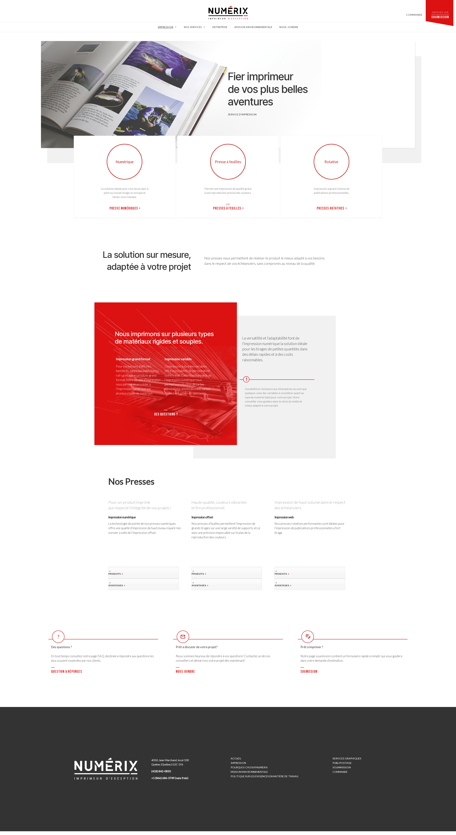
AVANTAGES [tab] (116, 585)
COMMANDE (340, 771)
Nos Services (193, 27)
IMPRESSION (238, 762)
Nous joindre (288, 27)
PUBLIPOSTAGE (342, 762)
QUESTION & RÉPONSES (66, 671)
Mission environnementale (253, 27)
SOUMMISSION (342, 767)
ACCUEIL (236, 758)
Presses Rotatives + (332, 208)
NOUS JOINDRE (185, 671)
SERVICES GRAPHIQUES (347, 758)
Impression (165, 27)
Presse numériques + (125, 208)
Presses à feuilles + (228, 208)
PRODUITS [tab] (115, 574)
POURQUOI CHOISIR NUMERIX (249, 767)
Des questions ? (166, 414)
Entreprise (220, 27)
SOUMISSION (308, 671)
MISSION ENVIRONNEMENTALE (249, 771)
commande (414, 14)
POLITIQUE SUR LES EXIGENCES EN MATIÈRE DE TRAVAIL (265, 776)
